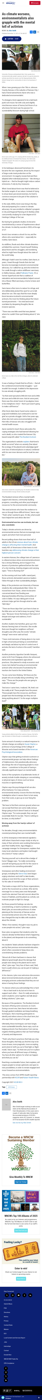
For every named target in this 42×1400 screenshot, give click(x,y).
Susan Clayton (30, 744)
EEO (5, 1333)
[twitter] (6, 1376)
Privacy (6, 1321)
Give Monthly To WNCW (21, 1176)
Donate (35, 3)
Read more (21, 1279)
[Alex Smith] (6, 1105)
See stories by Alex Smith (22, 1123)
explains (26, 442)
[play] (3, 1398)
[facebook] (6, 1368)
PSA (5, 1308)
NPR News (11, 1087)
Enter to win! (21, 1268)
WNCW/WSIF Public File (11, 1359)
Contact (6, 1350)
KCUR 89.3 (18, 1082)
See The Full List (21, 1230)
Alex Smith (12, 31)
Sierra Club (22, 874)
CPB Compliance (9, 1363)
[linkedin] (6, 1380)
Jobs (5, 1342)
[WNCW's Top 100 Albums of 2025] (21, 1201)
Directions (7, 1312)
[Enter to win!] (21, 1251)
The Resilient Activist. (27, 437)
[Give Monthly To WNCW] (21, 1154)
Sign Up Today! (21, 1182)
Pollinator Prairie (26, 273)
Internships (7, 1346)
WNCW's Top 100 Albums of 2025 (20, 1215)
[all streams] (39, 1397)
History (6, 1316)
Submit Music (8, 1304)
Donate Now (7, 1355)
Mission (6, 1329)
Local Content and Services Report (14, 1338)
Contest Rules (8, 1325)
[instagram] (6, 1372)
